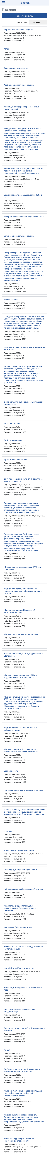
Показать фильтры (24, 16)
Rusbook (24, 2)
